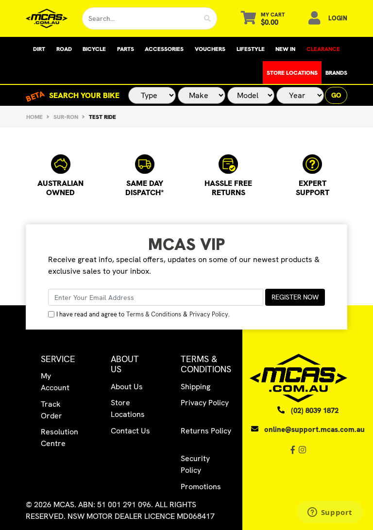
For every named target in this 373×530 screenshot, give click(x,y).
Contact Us (130, 431)
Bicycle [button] (94, 49)
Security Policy (195, 464)
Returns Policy (206, 431)
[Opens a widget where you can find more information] (329, 513)
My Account (55, 382)
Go (336, 95)
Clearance (323, 49)
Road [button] (64, 49)
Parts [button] (125, 49)
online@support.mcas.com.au (314, 429)
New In (285, 49)
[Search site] (207, 18)
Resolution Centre (59, 437)
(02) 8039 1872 (315, 410)
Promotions (201, 486)
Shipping (195, 386)
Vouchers (210, 49)
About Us (127, 386)
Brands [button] (336, 73)
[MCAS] (46, 18)
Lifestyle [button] (251, 49)
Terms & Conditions (153, 314)
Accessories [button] (164, 49)
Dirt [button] (39, 49)
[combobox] (140, 18)
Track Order (51, 410)
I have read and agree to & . (143, 314)
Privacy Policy (208, 314)
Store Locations (292, 73)
